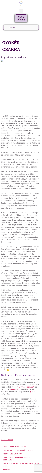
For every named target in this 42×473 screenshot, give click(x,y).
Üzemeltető (20, 450)
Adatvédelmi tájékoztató (12, 454)
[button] (21, 11)
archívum (6, 469)
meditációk (14, 389)
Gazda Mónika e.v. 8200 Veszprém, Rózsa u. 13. (21, 464)
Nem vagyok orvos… (19, 447)
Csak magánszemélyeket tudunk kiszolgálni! (16, 458)
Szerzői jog (7, 450)
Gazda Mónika (7, 440)
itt (30, 392)
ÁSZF (30, 450)
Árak (4, 447)
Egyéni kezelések (26, 387)
